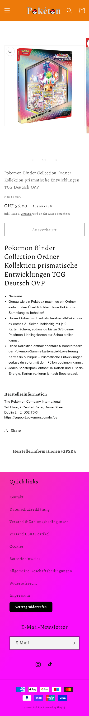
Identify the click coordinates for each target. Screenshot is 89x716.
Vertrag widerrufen (31, 606)
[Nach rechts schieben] (56, 160)
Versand (26, 214)
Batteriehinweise (25, 558)
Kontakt (16, 497)
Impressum (19, 595)
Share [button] (16, 430)
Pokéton (37, 707)
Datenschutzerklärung (29, 509)
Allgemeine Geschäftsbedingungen (40, 571)
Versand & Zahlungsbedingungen (39, 521)
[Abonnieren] (73, 643)
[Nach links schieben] (33, 160)
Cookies (16, 546)
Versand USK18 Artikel (29, 534)
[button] (7, 10)
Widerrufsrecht (23, 583)
